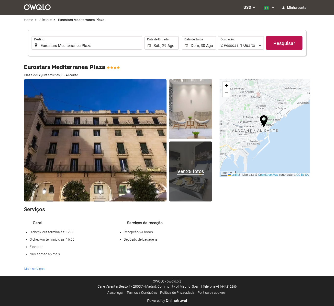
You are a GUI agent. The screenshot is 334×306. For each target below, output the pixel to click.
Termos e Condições (142, 292)
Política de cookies (211, 292)
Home (28, 20)
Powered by (167, 301)
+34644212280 (226, 286)
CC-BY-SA (302, 175)
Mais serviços (34, 269)
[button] (249, 7)
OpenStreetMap (268, 175)
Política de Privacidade (177, 292)
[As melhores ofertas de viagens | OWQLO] (37, 7)
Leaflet (235, 175)
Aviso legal (115, 292)
